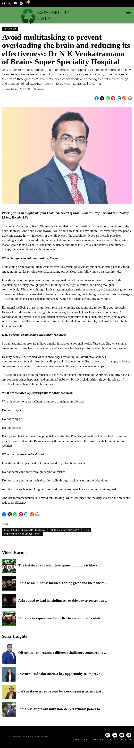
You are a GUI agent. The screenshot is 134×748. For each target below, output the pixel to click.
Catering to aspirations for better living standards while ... (61, 618)
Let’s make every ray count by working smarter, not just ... (61, 691)
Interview (10, 29)
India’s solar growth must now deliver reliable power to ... (60, 709)
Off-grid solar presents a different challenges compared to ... (62, 653)
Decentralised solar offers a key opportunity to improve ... (60, 674)
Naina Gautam (11, 89)
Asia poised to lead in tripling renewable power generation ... (63, 600)
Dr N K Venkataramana (64, 530)
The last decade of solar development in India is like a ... (59, 565)
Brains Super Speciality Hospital (24, 530)
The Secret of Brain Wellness (22, 534)
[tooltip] (3, 3)
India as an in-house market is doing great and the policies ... (63, 583)
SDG (86, 530)
